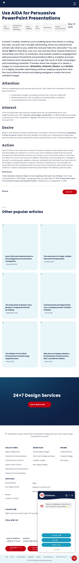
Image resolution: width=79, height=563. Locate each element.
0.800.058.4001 (30, 541)
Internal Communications (15, 473)
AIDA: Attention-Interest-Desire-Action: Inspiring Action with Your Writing (32, 176)
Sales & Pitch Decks (13, 464)
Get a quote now (37, 404)
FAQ (6, 557)
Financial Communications (16, 456)
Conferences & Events (14, 460)
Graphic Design (39, 460)
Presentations (66, 452)
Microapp (64, 460)
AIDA (11, 50)
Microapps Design (40, 464)
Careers (31, 557)
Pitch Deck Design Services (44, 456)
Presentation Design (41, 452)
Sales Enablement (12, 452)
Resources (21, 557)
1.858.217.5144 (13, 541)
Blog (13, 557)
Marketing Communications (16, 469)
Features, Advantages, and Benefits (37, 115)
